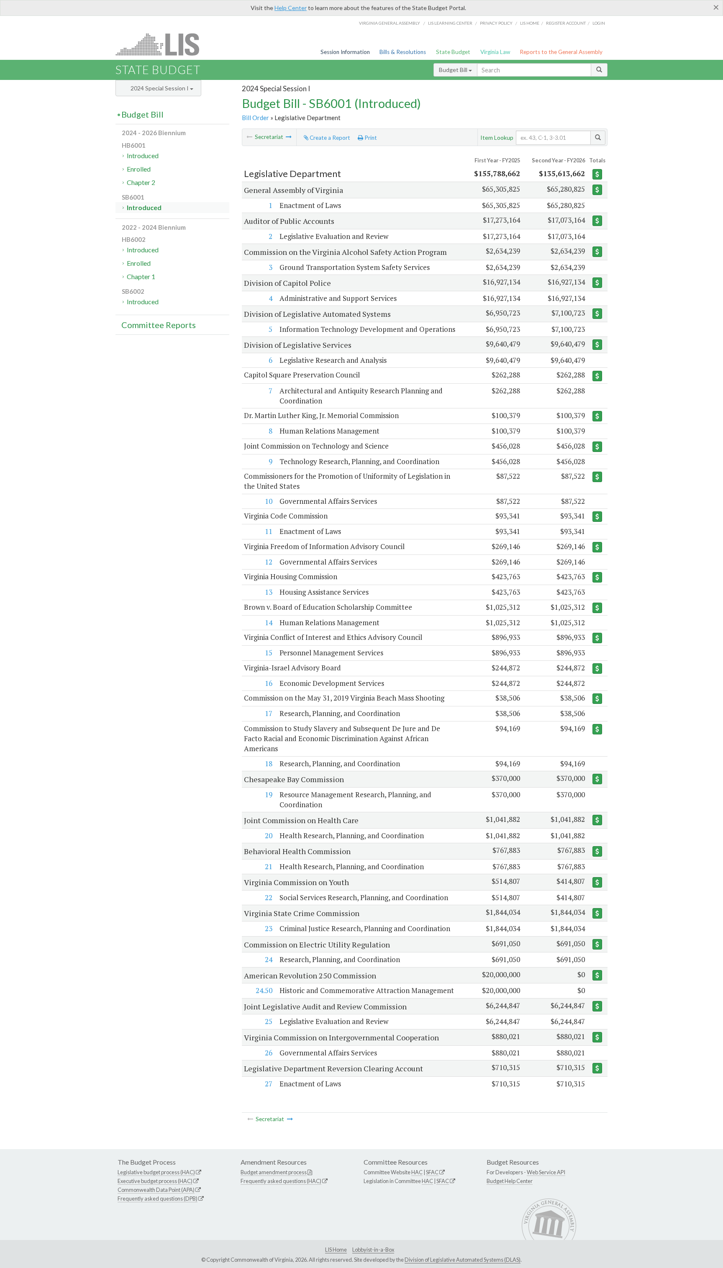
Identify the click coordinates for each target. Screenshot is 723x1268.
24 (268, 959)
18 (268, 763)
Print (370, 137)
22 (268, 897)
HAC (417, 1172)
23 (268, 928)
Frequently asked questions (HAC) (281, 1181)
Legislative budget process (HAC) (156, 1172)
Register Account (566, 23)
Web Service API (546, 1172)
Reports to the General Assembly (561, 52)
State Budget (453, 52)
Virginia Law (495, 52)
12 (268, 562)
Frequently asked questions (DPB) (157, 1198)
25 (268, 1021)
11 (268, 531)
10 (268, 501)
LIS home (529, 23)
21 (268, 866)
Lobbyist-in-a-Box (373, 1249)
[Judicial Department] (289, 136)
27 (268, 1083)
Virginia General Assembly (389, 23)
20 (268, 835)
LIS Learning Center (450, 23)
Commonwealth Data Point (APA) (156, 1189)
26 (268, 1053)
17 (268, 713)
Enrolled (139, 169)
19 (268, 794)
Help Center (290, 7)
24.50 (264, 990)
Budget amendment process (274, 1172)
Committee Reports (158, 325)
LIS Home (336, 1249)
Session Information (345, 52)
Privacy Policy (496, 23)
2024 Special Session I (160, 88)
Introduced (143, 155)
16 (268, 683)
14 (268, 622)
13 (268, 592)
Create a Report (329, 137)
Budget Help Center (510, 1181)
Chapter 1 (141, 276)
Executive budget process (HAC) (155, 1181)
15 (268, 652)
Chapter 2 (141, 182)
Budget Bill (454, 69)
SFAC (432, 1172)
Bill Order (255, 117)
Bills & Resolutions (402, 52)
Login (598, 23)
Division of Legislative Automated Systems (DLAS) (462, 1259)
